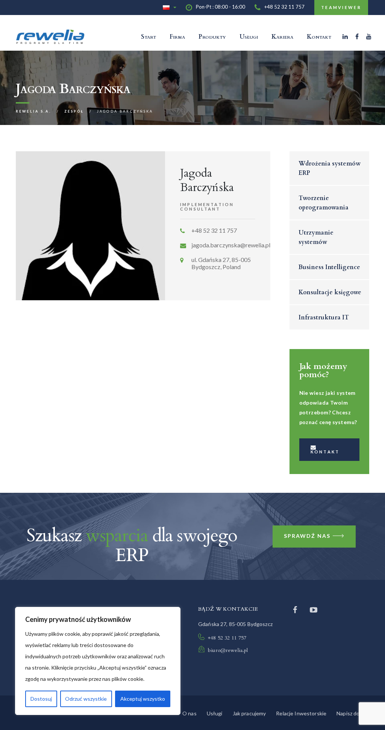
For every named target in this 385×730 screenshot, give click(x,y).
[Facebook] (357, 36)
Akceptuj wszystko (142, 698)
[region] (97, 661)
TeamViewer (341, 7)
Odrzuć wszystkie (86, 698)
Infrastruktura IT (324, 317)
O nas (189, 713)
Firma (177, 37)
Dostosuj (41, 698)
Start (148, 37)
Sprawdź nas (307, 536)
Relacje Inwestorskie (301, 713)
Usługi (248, 37)
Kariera (282, 37)
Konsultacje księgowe (330, 292)
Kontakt (319, 37)
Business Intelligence (329, 267)
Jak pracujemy (249, 713)
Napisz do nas (352, 713)
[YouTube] (368, 36)
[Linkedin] (345, 36)
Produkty (212, 37)
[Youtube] (313, 609)
